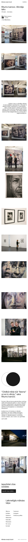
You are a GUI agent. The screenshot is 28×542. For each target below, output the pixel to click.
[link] (7, 539)
